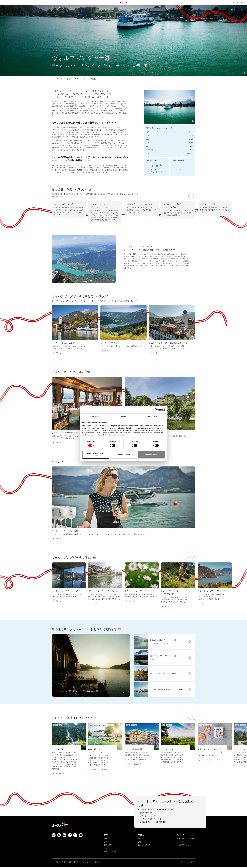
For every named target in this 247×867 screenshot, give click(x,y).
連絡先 (97, 862)
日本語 (241, 2)
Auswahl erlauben (123, 454)
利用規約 (63, 862)
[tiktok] (70, 835)
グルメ (106, 842)
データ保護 (55, 862)
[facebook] (59, 835)
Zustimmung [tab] (94, 416)
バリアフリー (181, 842)
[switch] (112, 445)
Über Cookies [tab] (152, 416)
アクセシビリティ (87, 862)
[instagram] (54, 835)
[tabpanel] (123, 665)
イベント (84, 79)
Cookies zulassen (151, 454)
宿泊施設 (93, 79)
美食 (76, 79)
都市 (105, 839)
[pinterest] (64, 835)
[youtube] (81, 835)
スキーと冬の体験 (110, 851)
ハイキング (108, 848)
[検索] (228, 2)
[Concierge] (232, 2)
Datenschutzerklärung (111, 435)
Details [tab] (123, 416)
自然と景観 (108, 845)
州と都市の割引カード (184, 845)
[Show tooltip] (244, 73)
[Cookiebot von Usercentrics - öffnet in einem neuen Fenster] (156, 409)
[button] (240, 2)
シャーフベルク (57, 79)
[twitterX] (75, 835)
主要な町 (69, 79)
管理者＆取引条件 (74, 862)
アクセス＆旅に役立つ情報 (186, 839)
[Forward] (193, 195)
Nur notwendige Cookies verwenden (95, 455)
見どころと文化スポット (146, 845)
